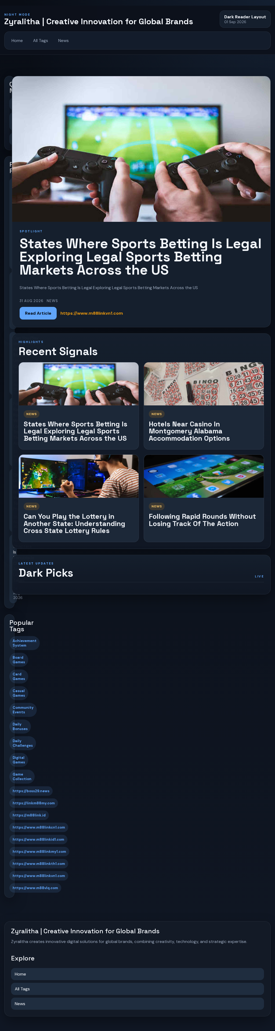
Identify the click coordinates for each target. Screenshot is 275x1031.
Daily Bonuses (20, 726)
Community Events (23, 709)
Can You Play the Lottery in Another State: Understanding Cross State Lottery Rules (74, 523)
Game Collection (22, 776)
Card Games (19, 676)
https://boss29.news (31, 791)
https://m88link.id (29, 815)
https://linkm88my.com (34, 803)
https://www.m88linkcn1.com (39, 827)
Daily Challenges (23, 743)
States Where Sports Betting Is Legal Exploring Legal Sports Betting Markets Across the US (75, 431)
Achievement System (25, 643)
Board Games (19, 659)
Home (17, 40)
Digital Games (19, 760)
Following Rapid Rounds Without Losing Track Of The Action (202, 520)
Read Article (38, 313)
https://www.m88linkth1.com (39, 863)
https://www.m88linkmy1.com (39, 851)
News (63, 40)
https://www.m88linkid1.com (38, 839)
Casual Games (19, 693)
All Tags (40, 40)
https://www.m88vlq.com (35, 888)
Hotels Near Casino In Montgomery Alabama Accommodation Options (189, 431)
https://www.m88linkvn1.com (39, 876)
